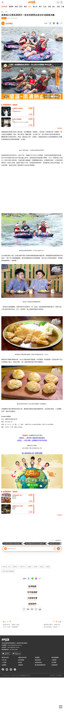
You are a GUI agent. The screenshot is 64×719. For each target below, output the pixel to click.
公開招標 (54, 660)
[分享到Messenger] (57, 23)
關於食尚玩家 (5, 657)
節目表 (20, 662)
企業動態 (4, 665)
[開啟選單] (2, 2)
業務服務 (37, 657)
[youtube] (7, 669)
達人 (53, 6)
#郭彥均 (14, 567)
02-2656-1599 (14, 649)
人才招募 (4, 662)
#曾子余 (22, 567)
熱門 (20, 6)
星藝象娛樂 (54, 665)
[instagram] (15, 669)
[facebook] (3, 669)
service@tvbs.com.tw (13, 647)
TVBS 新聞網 (59, 675)
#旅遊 (41, 567)
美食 (25, 6)
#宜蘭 (29, 567)
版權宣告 (20, 665)
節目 (16, 6)
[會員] (61, 2)
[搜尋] (58, 2)
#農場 (47, 567)
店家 (58, 6)
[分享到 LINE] (53, 23)
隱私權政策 (38, 660)
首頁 (2, 12)
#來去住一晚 (6, 567)
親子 (40, 6)
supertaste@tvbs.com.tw (15, 645)
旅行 (29, 6)
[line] (11, 669)
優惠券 (11, 6)
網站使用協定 (38, 662)
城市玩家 (4, 6)
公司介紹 (4, 660)
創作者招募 (21, 660)
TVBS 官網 (51, 675)
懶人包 (35, 6)
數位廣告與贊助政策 (40, 665)
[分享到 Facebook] (50, 23)
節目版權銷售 (55, 657)
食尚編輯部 (9, 23)
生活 (44, 6)
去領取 (30, 114)
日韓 (49, 6)
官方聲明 (54, 662)
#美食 (35, 567)
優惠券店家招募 (22, 657)
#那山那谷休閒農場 (8, 571)
